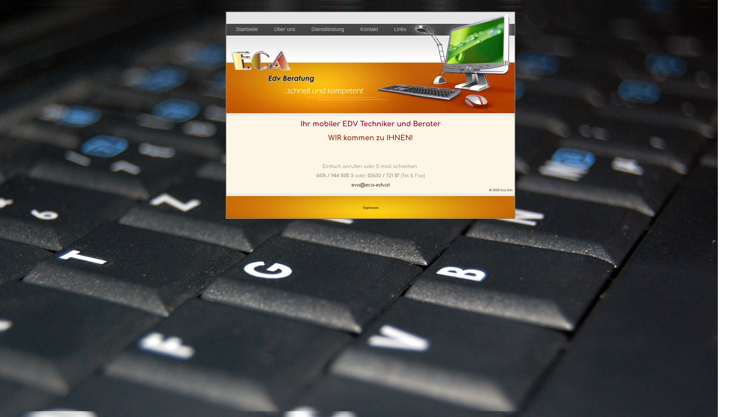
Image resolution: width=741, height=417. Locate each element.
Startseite (247, 29)
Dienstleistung (327, 29)
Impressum (370, 208)
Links (400, 29)
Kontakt (369, 29)
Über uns (284, 29)
